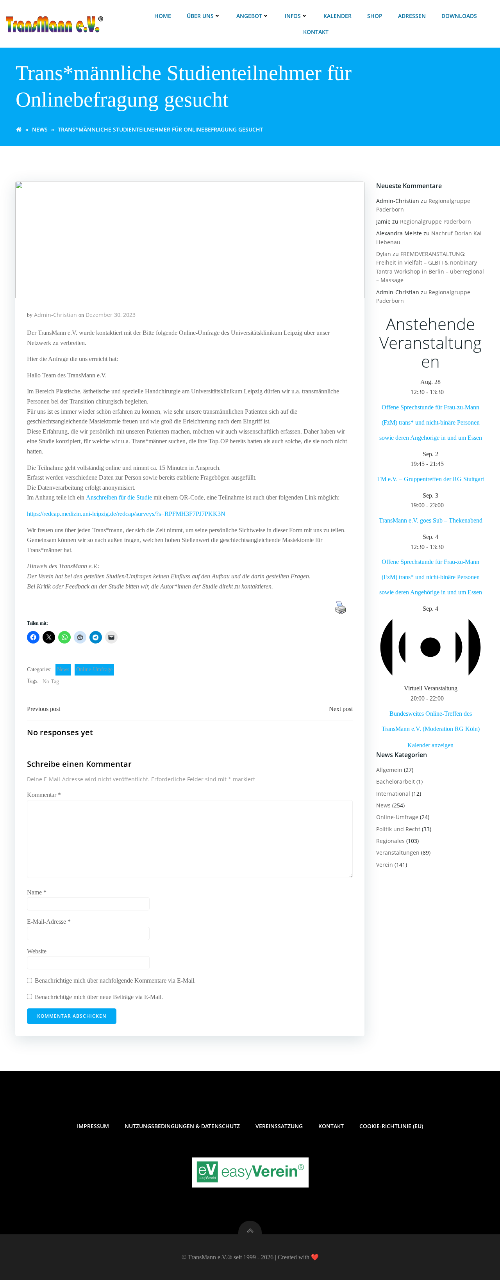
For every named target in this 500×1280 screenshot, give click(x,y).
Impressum (93, 1126)
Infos (293, 16)
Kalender (337, 16)
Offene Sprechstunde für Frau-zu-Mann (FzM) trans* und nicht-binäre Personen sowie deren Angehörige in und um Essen (430, 422)
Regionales (390, 840)
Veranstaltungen (398, 852)
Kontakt (316, 32)
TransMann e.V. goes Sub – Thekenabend (430, 520)
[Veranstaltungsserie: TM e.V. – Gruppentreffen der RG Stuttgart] (448, 463)
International (393, 793)
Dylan (383, 254)
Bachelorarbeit (395, 781)
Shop (374, 16)
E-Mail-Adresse (49, 921)
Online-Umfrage (94, 669)
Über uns (200, 16)
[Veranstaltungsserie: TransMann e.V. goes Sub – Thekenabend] (448, 505)
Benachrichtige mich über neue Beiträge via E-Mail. (99, 997)
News (40, 129)
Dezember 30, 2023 (111, 314)
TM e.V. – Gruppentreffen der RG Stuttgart (430, 479)
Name (36, 892)
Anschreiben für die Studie (119, 497)
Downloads (459, 16)
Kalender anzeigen (430, 745)
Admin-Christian (55, 314)
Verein (384, 864)
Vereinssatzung (279, 1126)
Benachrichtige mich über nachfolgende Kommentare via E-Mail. (115, 980)
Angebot (249, 16)
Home (162, 16)
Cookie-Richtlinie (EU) (391, 1126)
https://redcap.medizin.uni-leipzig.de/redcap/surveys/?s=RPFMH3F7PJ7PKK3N (126, 513)
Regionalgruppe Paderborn (435, 221)
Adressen (412, 16)
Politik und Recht (398, 829)
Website (36, 951)
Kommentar (44, 794)
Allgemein (389, 769)
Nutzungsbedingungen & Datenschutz (182, 1126)
